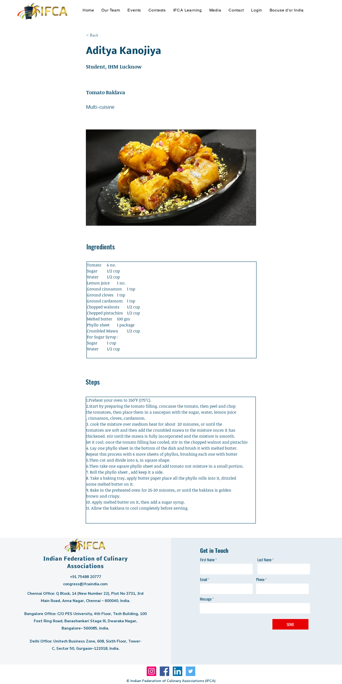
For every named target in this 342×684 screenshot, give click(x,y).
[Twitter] (190, 671)
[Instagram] (151, 671)
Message (206, 599)
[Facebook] (164, 671)
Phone (260, 579)
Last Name (264, 560)
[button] (111, 10)
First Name (207, 560)
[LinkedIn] (177, 671)
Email (203, 579)
